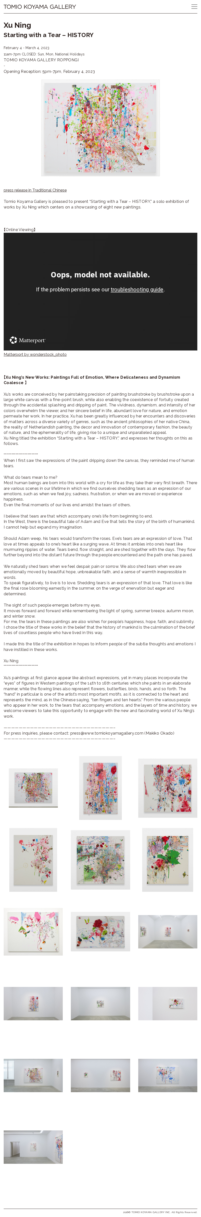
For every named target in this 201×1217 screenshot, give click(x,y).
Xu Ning (17, 25)
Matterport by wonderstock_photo (35, 354)
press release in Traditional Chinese (35, 190)
